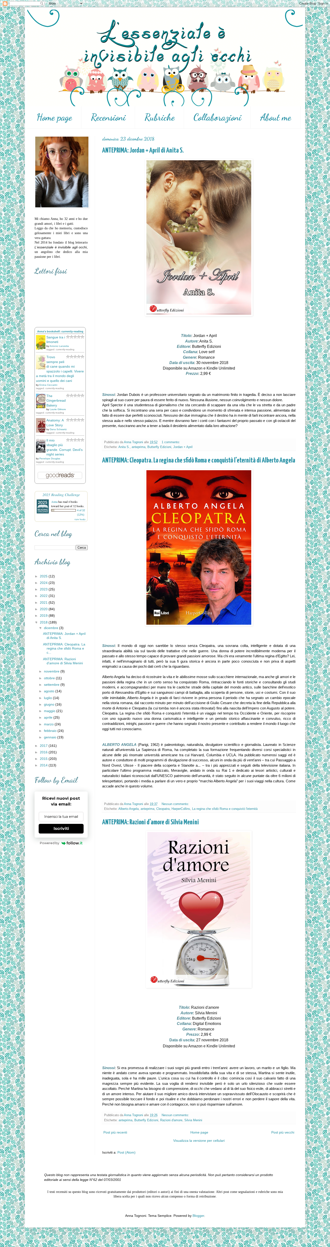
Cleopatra (163, 809)
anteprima (138, 447)
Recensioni (108, 117)
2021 (44, 602)
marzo (49, 724)
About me (275, 117)
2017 (44, 746)
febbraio (50, 731)
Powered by (49, 843)
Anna (54, 502)
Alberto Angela (128, 809)
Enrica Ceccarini (48, 385)
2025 (44, 576)
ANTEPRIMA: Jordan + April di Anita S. (143, 150)
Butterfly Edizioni (159, 447)
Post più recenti (115, 1132)
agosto (49, 691)
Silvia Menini (193, 1120)
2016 (44, 752)
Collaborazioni (217, 117)
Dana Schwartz (58, 429)
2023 (44, 589)
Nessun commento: (176, 804)
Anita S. (124, 447)
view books (80, 519)
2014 (44, 765)
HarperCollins (181, 809)
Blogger (198, 1216)
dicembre (51, 628)
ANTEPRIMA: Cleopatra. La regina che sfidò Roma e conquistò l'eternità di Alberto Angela (198, 460)
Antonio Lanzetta (59, 346)
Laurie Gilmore (58, 409)
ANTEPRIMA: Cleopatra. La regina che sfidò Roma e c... (64, 648)
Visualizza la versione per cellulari (199, 1140)
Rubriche (159, 117)
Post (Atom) (126, 1152)
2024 (44, 583)
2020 (44, 609)
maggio (50, 711)
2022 (44, 596)
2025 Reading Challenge (61, 494)
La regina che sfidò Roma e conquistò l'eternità (225, 809)
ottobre (50, 678)
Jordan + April (183, 447)
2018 (44, 622)
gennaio (50, 737)
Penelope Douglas (49, 458)
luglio (48, 698)
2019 (44, 615)
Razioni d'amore (171, 1120)
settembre (52, 685)
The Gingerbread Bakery (56, 400)
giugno (49, 704)
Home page (54, 117)
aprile (48, 717)
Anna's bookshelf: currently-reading (60, 331)
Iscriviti (61, 828)
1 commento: (171, 442)
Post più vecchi (282, 1132)
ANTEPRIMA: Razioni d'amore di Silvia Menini (150, 822)
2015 (44, 759)
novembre (52, 671)
